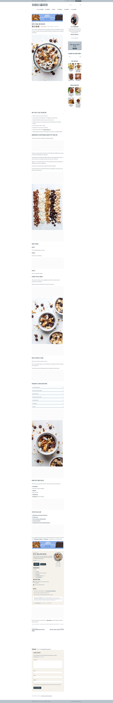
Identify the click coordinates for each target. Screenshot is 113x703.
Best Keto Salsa (35, 517)
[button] (33, 560)
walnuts (38, 574)
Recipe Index (48, 701)
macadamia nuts (39, 577)
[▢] (33, 571)
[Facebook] (74, 38)
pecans (38, 571)
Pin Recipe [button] (43, 564)
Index (73, 9)
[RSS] (77, 38)
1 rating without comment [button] (45, 649)
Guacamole (34, 496)
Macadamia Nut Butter (36, 520)
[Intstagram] (72, 38)
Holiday (59, 9)
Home (37, 701)
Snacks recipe (46, 129)
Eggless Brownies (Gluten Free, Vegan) (38, 629)
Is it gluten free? (34, 403)
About (39, 701)
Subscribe (74, 48)
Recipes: (40, 9)
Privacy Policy (45, 701)
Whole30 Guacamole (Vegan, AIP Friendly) (39, 515)
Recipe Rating (35, 656)
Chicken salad (35, 494)
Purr (80, 701)
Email (34, 675)
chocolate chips (39, 575)
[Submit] (80, 5)
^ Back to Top (34, 701)
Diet (53, 9)
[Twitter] (76, 38)
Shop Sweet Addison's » (74, 34)
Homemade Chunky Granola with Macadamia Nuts (41, 522)
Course (47, 9)
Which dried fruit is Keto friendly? (37, 390)
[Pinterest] (73, 38)
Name (34, 670)
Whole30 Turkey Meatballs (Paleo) (57, 629)
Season (66, 9)
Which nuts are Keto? (35, 393)
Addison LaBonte (50, 26)
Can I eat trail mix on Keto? (36, 387)
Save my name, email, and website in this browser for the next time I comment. (47, 684)
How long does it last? (35, 400)
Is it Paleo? (33, 406)
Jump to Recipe (43, 26)
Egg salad (34, 490)
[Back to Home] (40, 4)
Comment (35, 659)
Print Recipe (36, 564)
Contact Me (42, 701)
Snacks (33, 22)
